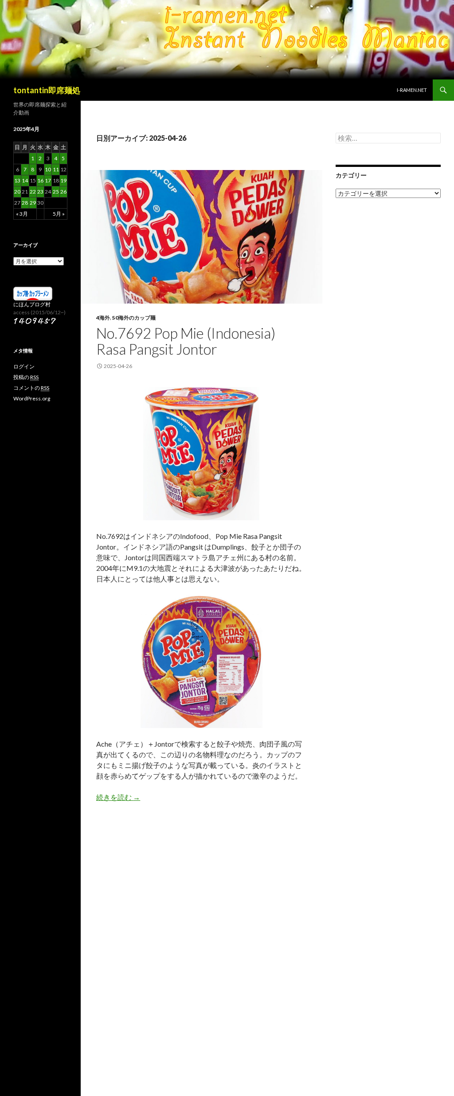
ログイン (24, 366)
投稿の (26, 377)
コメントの (31, 387)
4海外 (103, 317)
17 (48, 180)
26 (63, 191)
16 (40, 180)
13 (17, 180)
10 (48, 169)
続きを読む (118, 797)
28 (25, 202)
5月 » (59, 213)
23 (40, 191)
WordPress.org (31, 398)
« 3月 (22, 213)
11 (56, 169)
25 (56, 191)
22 (33, 191)
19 (63, 180)
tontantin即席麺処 (46, 90)
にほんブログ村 (32, 304)
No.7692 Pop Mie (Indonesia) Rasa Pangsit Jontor (185, 341)
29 (33, 202)
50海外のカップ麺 (134, 317)
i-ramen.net (412, 90)
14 (25, 180)
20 (17, 191)
